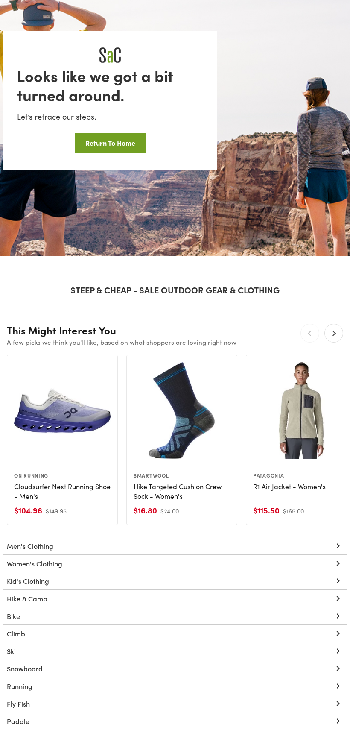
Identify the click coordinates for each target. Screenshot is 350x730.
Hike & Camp (27, 598)
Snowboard (25, 668)
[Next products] (333, 333)
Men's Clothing (30, 546)
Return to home (110, 142)
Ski (11, 651)
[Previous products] (309, 333)
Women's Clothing (34, 563)
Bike (13, 616)
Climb (16, 633)
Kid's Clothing (28, 581)
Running (19, 686)
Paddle (18, 721)
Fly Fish (18, 703)
